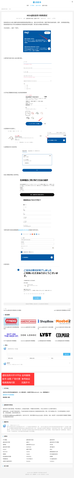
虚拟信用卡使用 (6, 447)
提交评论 (67, 354)
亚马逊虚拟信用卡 (54, 454)
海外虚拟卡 (52, 447)
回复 (21, 364)
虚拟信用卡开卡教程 (54, 442)
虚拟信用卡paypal (30, 444)
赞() (54, 18)
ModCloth (5, 451)
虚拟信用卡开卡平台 (23, 230)
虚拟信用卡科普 (6, 442)
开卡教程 (32, 5)
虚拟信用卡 (37, 2)
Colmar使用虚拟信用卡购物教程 (62, 340)
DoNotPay (28, 456)
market (28, 451)
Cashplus (52, 461)
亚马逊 (51, 444)
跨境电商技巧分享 (54, 451)
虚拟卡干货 (36, 18)
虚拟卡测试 (38, 5)
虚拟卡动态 (44, 5)
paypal (4, 449)
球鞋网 (4, 454)
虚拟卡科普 (28, 449)
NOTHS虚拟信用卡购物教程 (10, 340)
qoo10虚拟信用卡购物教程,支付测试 (62, 310)
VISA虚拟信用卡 (53, 458)
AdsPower (28, 447)
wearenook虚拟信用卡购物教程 (28, 340)
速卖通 (4, 444)
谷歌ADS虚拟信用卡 (7, 461)
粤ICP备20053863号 (42, 472)
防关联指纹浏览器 (7, 456)
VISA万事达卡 (29, 458)
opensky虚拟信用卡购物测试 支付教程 (12, 310)
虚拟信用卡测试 (4, 9)
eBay (51, 449)
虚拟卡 (27, 442)
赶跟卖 (51, 456)
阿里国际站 (5, 458)
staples (28, 454)
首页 (28, 5)
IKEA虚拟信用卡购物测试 (37, 15)
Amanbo (28, 461)
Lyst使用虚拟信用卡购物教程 (44, 340)
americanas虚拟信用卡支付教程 (28, 327)
